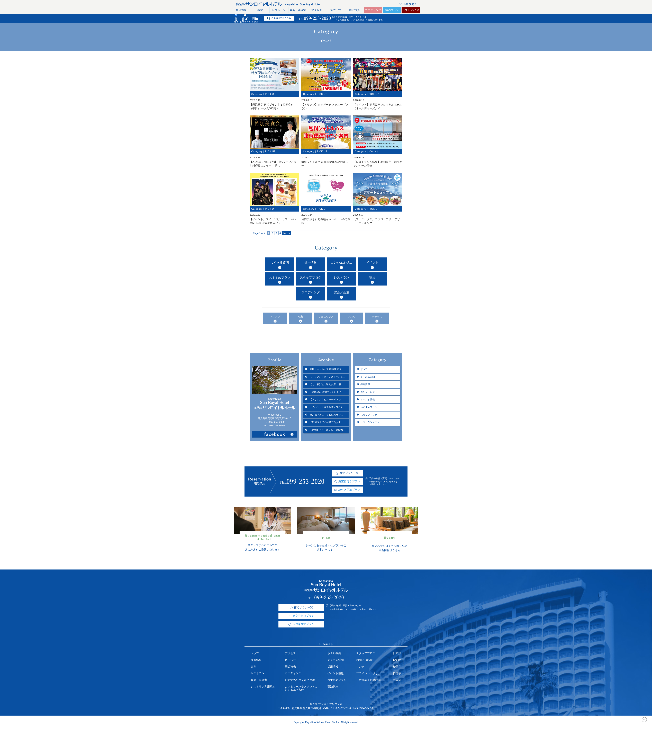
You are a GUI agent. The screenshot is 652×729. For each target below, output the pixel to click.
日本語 (397, 653)
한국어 (397, 679)
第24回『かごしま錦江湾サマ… (326, 414)
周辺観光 (354, 10)
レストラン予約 (410, 10)
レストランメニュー (371, 422)
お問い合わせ (364, 659)
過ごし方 (335, 10)
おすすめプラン (279, 277)
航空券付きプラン (349, 481)
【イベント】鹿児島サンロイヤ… (327, 407)
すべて (364, 369)
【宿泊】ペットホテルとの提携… (327, 430)
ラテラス (377, 316)
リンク (360, 666)
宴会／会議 (341, 292)
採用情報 (310, 262)
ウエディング (373, 10)
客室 (260, 10)
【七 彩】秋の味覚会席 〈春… (326, 384)
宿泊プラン (392, 10)
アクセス (316, 10)
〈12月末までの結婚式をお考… (326, 422)
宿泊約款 (332, 686)
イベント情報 (367, 399)
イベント (372, 262)
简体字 (397, 673)
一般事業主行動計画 (368, 679)
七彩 (300, 316)
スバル (351, 316)
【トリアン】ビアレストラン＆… (327, 376)
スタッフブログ (310, 277)
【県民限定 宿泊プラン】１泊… (326, 392)
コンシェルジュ (341, 262)
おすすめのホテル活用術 (300, 679)
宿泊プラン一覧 (349, 473)
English (397, 659)
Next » (286, 233)
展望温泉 (241, 10)
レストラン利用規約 (263, 686)
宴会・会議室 (298, 10)
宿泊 (372, 277)
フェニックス (326, 316)
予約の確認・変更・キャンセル (351, 17)
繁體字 (397, 666)
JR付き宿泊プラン (349, 489)
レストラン (279, 10)
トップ (255, 653)
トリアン (275, 316)
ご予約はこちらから (281, 18)
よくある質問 (279, 262)
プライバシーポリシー (369, 673)
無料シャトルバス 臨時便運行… (326, 369)
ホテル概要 (334, 653)
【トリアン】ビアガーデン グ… (326, 399)
